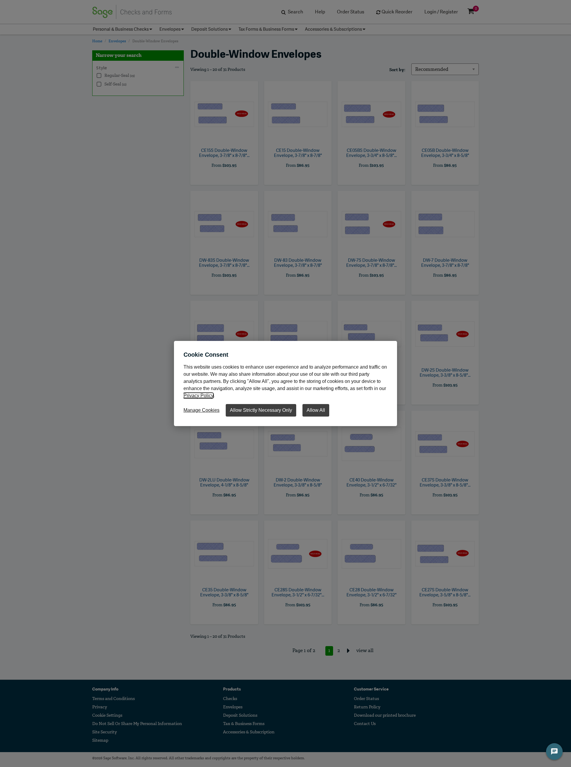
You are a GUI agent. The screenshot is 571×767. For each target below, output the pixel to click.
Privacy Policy (198, 395)
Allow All (316, 410)
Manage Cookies (201, 410)
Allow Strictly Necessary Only (261, 410)
